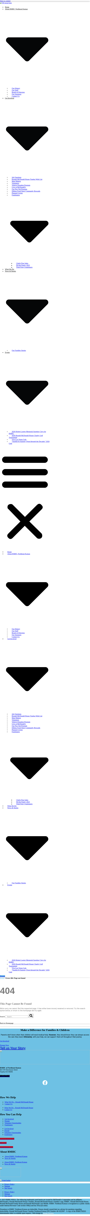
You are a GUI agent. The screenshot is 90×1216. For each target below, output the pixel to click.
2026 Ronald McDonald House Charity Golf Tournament (26, 436)
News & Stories (10, 1158)
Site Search (8, 1188)
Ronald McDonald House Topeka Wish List (27, 179)
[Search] (31, 1016)
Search (2, 1017)
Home (7, 7)
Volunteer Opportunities (13, 1123)
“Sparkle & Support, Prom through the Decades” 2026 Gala (29, 442)
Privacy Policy (9, 1184)
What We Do (9, 269)
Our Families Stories (19, 350)
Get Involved (9, 1119)
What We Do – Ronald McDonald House (19, 1102)
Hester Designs (48, 1213)
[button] (25, 496)
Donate (7, 1121)
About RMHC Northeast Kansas (16, 1156)
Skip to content (5, 1)
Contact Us (16, 96)
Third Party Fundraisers (24, 267)
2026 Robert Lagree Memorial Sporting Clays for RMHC (27, 432)
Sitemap (7, 1186)
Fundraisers (9, 1125)
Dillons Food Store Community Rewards (26, 191)
